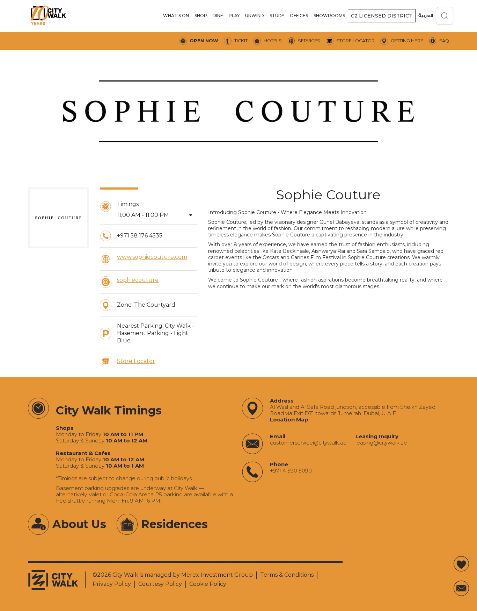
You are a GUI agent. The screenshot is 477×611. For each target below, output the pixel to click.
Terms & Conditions (287, 574)
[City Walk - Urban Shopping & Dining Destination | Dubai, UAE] (48, 15)
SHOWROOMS (329, 15)
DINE (218, 15)
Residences (174, 524)
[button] (176, 15)
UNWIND (254, 15)
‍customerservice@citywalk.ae (308, 443)
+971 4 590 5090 (291, 471)
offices (299, 15)
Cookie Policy (207, 584)
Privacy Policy (112, 584)
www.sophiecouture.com (152, 257)
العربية (425, 15)
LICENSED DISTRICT (381, 16)
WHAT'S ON (176, 15)
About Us (79, 524)
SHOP (201, 15)
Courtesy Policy (160, 584)
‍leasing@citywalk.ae (381, 443)
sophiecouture (138, 280)
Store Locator (136, 361)
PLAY (234, 15)
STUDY (277, 15)
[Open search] (444, 15)
